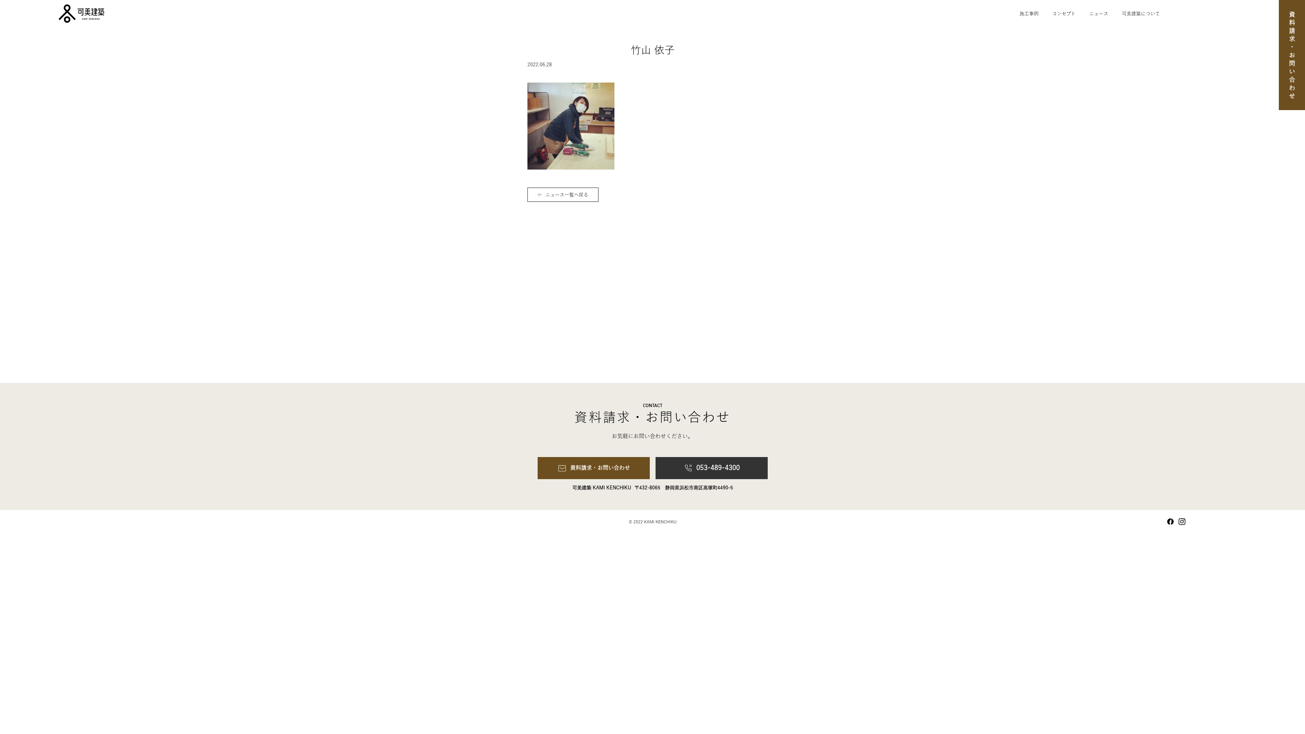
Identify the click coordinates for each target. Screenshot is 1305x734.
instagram (1182, 521)
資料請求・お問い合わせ (1292, 56)
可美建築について (1141, 13)
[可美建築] (54, 13)
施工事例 (1029, 13)
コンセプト (1064, 13)
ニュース (1098, 13)
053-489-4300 (718, 467)
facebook (1170, 521)
